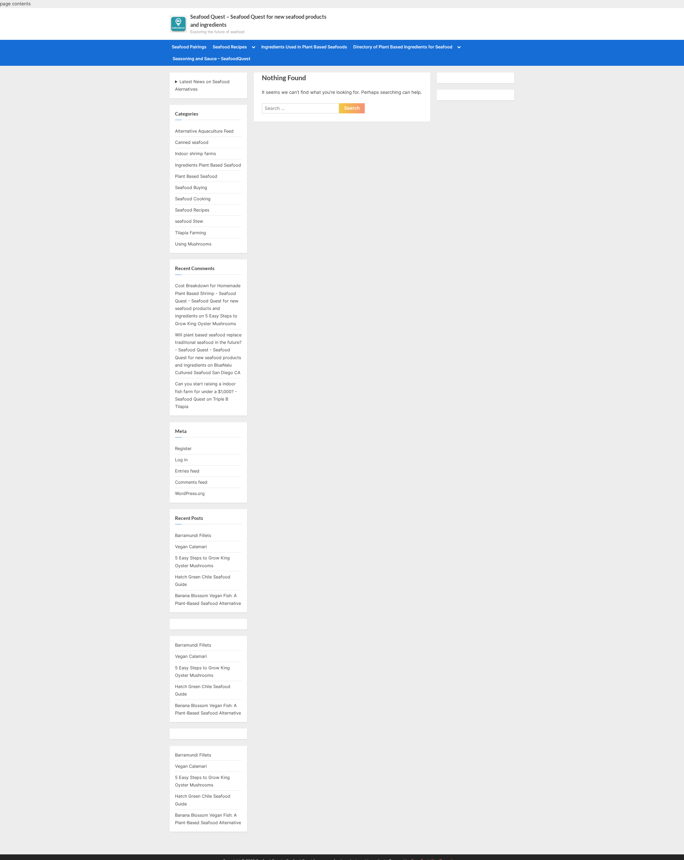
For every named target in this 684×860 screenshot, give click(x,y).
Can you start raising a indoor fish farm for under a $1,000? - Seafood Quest (206, 391)
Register (183, 448)
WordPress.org (190, 493)
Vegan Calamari (191, 546)
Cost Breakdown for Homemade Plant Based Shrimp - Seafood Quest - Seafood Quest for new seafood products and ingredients (207, 300)
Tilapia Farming (190, 232)
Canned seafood (191, 142)
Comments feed (191, 482)
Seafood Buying (191, 187)
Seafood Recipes (230, 46)
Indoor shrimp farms (195, 153)
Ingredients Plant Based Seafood (208, 165)
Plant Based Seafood (196, 176)
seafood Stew (189, 221)
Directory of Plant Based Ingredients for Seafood (402, 46)
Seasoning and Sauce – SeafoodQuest (211, 58)
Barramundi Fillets (193, 535)
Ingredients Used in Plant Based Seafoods (304, 46)
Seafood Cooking (193, 198)
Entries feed (187, 471)
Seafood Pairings (189, 46)
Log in (181, 459)
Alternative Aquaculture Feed (204, 131)
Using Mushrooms (193, 244)
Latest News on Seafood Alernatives (202, 85)
